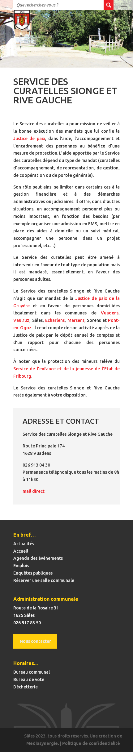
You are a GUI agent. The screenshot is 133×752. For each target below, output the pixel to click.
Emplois (21, 565)
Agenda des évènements (38, 558)
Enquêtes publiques (33, 573)
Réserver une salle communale (43, 580)
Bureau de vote (28, 679)
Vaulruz (21, 320)
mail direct (34, 491)
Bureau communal (31, 672)
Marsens (75, 320)
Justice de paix (29, 138)
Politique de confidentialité (91, 743)
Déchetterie (25, 686)
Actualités (23, 543)
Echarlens (55, 320)
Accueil (20, 551)
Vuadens (109, 312)
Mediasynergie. (42, 743)
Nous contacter (35, 641)
